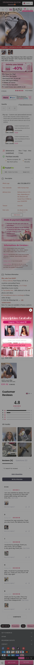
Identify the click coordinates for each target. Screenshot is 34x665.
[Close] (30, 310)
